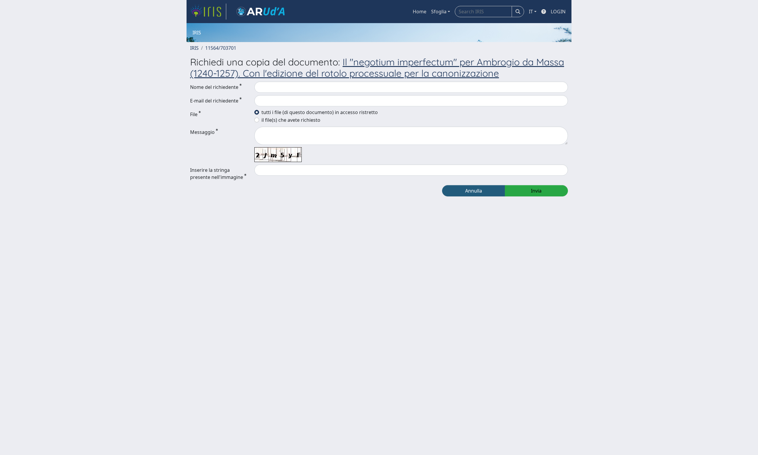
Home (419, 11)
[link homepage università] (260, 12)
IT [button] (531, 11)
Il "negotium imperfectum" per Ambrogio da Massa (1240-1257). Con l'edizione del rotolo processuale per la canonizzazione (377, 67)
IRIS (194, 48)
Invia (536, 191)
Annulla (473, 191)
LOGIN (558, 11)
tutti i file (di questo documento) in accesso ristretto (319, 112)
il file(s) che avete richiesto (290, 120)
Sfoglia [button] (439, 11)
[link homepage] (208, 12)
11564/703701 (220, 48)
